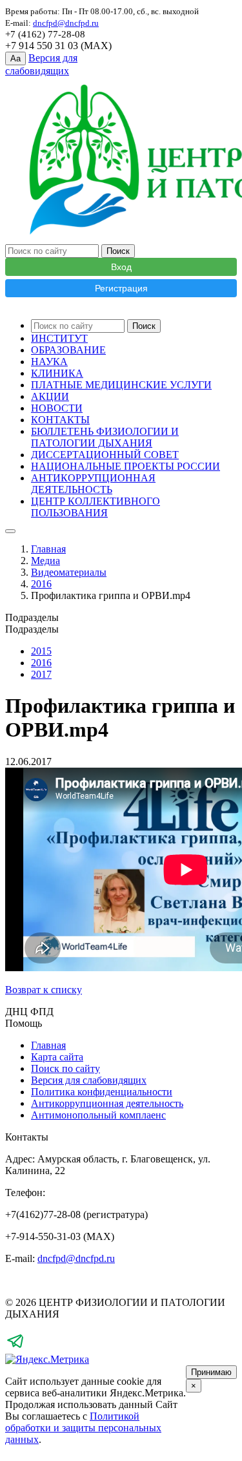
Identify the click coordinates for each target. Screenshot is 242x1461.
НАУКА (49, 361)
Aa (15, 58)
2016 (41, 583)
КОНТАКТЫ (60, 419)
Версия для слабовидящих (88, 1080)
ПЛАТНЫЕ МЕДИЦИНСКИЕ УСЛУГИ (121, 384)
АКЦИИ (50, 396)
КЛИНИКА (57, 373)
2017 (41, 674)
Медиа (45, 560)
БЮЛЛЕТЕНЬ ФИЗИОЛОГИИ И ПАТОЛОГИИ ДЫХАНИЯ (105, 437)
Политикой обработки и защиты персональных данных (83, 1428)
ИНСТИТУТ (59, 338)
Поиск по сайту (65, 1068)
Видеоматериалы (68, 572)
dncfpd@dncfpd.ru (76, 1258)
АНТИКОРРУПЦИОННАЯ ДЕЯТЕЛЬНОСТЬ (93, 483)
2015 (41, 651)
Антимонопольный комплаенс (98, 1114)
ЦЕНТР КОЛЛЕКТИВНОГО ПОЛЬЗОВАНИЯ (95, 507)
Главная (48, 548)
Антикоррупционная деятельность (107, 1103)
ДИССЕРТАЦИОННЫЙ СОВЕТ (105, 454)
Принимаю (211, 1372)
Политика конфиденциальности (101, 1091)
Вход (121, 267)
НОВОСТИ (57, 408)
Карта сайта (57, 1056)
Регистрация (121, 288)
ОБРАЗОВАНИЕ (68, 349)
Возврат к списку (43, 989)
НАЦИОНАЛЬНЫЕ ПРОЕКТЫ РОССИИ (125, 466)
